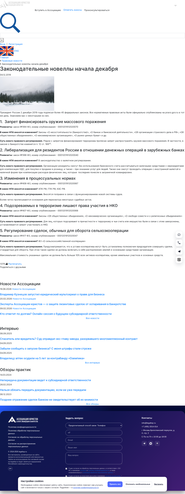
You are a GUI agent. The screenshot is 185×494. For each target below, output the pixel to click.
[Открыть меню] (182, 5)
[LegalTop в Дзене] (175, 5)
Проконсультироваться (96, 10)
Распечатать (15, 263)
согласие (83, 470)
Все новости (92, 318)
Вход (2, 44)
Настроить (158, 484)
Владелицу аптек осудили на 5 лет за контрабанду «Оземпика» (42, 358)
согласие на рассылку (112, 476)
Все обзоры (92, 404)
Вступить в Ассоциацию (48, 10)
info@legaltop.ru (149, 423)
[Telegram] (179, 251)
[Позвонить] (179, 242)
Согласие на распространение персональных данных (21, 445)
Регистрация (15, 44)
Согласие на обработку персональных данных (25, 438)
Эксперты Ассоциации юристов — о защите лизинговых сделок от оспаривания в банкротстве (63, 304)
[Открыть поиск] (10, 22)
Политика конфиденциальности (22, 427)
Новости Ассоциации (23, 289)
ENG (16, 50)
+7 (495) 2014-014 (150, 426)
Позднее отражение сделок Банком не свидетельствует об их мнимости (49, 399)
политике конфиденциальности (86, 488)
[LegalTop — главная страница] (27, 419)
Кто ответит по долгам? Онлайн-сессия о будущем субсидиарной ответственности (56, 313)
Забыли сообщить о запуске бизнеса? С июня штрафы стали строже (45, 348)
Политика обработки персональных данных (24, 432)
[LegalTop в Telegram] (161, 5)
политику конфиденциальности (98, 470)
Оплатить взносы (72, 10)
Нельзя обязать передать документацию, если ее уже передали (43, 390)
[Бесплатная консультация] (179, 234)
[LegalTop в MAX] (168, 5)
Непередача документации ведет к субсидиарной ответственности (45, 380)
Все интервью (92, 362)
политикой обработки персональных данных (98, 472)
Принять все (115, 484)
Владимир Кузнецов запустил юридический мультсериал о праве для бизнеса (52, 294)
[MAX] (179, 259)
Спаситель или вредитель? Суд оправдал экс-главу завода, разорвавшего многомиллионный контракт (69, 338)
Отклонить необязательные (138, 484)
